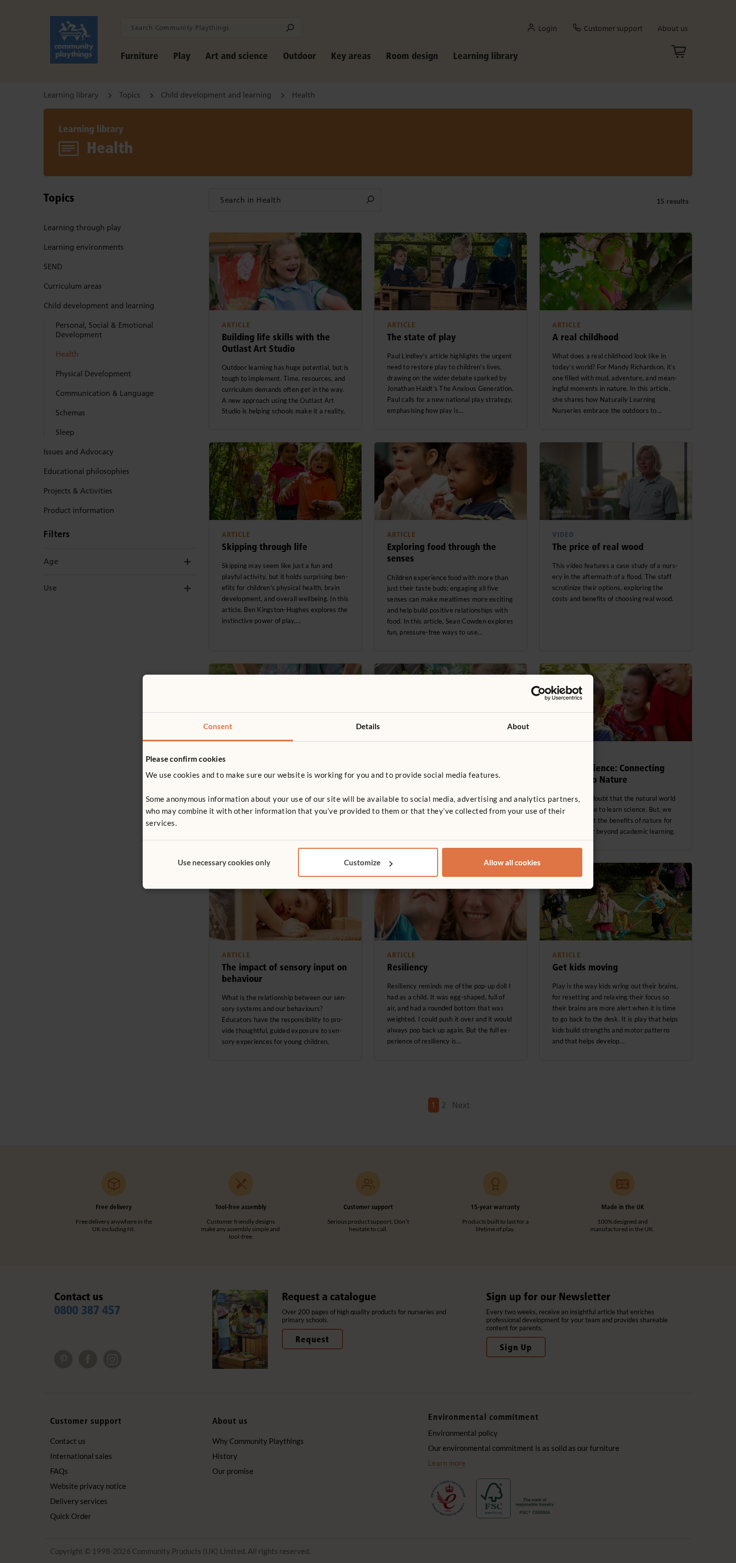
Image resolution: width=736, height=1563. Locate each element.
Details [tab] (368, 726)
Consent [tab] (218, 726)
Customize (362, 862)
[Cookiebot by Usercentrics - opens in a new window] (538, 693)
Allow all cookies (512, 862)
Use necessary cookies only (224, 862)
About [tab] (518, 726)
